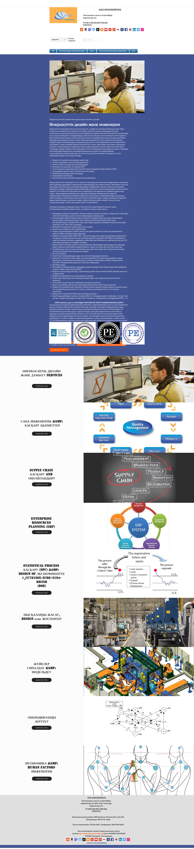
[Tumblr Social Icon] (122, 29)
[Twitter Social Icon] (138, 29)
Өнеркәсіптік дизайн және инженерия (85, 124)
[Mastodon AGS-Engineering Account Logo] (89, 29)
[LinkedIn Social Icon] (134, 29)
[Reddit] (81, 29)
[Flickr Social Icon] (118, 29)
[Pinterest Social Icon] (130, 29)
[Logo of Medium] (85, 29)
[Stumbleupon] (113, 29)
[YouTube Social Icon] (105, 29)
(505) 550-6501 (93, 809)
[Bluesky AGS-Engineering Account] (93, 29)
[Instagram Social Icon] (142, 29)
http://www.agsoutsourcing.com (91, 833)
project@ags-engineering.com (95, 338)
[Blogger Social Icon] (101, 29)
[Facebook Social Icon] (126, 29)
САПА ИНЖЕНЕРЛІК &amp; (42, 421)
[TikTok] (97, 29)
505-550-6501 (96, 23)
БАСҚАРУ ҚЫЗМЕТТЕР (42, 425)
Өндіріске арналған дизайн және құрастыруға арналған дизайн (74, 119)
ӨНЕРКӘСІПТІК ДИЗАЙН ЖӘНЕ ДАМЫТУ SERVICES (41, 373)
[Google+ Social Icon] (109, 29)
